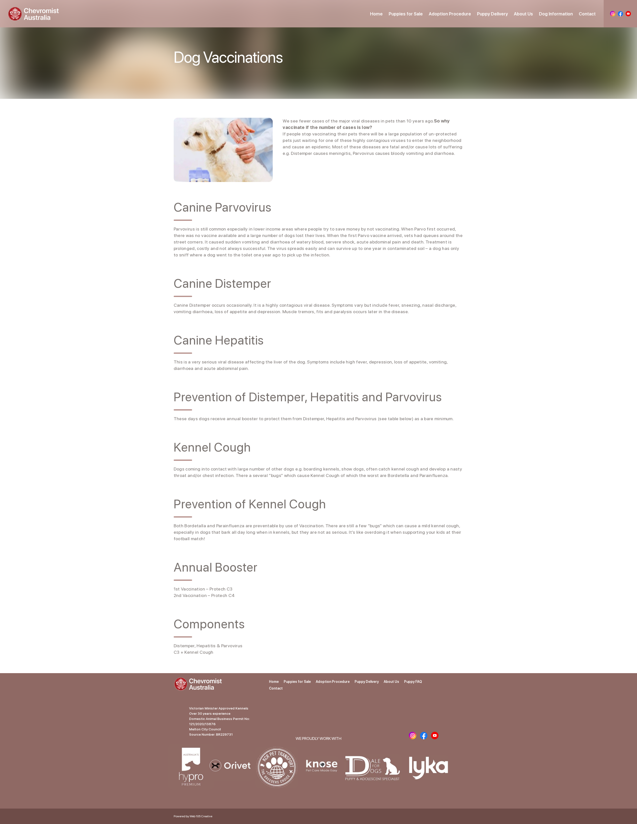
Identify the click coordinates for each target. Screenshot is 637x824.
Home (376, 13)
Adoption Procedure (450, 13)
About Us (523, 13)
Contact (587, 13)
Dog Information (556, 13)
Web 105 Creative (201, 816)
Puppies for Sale (406, 13)
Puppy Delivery (492, 13)
